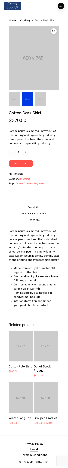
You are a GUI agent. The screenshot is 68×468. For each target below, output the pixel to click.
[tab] (34, 207)
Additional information (34, 213)
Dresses (28, 183)
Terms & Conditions (34, 455)
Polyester (39, 183)
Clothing (25, 20)
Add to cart (21, 163)
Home (12, 20)
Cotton (19, 183)
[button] (54, 31)
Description (34, 207)
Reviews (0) (34, 219)
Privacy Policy (34, 444)
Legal (34, 449)
